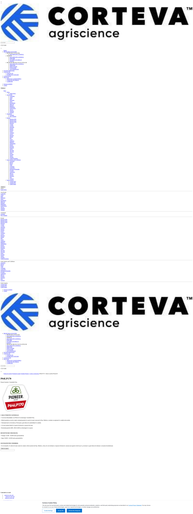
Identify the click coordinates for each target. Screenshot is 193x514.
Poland (11, 145)
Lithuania (12, 141)
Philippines (12, 107)
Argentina (12, 161)
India (11, 99)
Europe (8, 118)
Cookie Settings (48, 510)
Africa (8, 92)
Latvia (11, 139)
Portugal (12, 146)
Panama (11, 174)
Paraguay (12, 176)
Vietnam (12, 112)
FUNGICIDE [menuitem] (13, 68)
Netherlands (12, 143)
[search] (1, 48)
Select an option (4, 448)
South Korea (13, 108)
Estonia (11, 128)
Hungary (12, 135)
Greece (11, 134)
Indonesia (12, 100)
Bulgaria (12, 123)
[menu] (1, 1)
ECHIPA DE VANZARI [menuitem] (13, 74)
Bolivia (11, 162)
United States (13, 184)
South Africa (13, 93)
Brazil (11, 164)
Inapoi (5, 50)
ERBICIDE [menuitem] (12, 65)
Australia (12, 115)
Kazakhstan (12, 103)
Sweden (11, 154)
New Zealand (13, 116)
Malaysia (12, 104)
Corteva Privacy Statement (135, 505)
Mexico (11, 173)
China (11, 97)
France (11, 131)
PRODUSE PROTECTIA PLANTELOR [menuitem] (17, 62)
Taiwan (11, 109)
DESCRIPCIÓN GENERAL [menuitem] (17, 54)
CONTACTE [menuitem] (7, 72)
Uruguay (12, 178)
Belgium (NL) (13, 120)
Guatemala (12, 172)
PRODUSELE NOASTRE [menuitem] (10, 51)
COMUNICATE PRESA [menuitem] (13, 80)
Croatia (11, 124)
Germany (12, 132)
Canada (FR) (13, 183)
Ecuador (12, 170)
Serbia (11, 149)
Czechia (11, 126)
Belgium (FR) (13, 119)
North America (10, 180)
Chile (11, 165)
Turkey (11, 155)
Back (5, 90)
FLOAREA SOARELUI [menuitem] (16, 60)
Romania (12, 147)
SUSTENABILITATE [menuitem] (9, 70)
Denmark (12, 127)
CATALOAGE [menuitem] (7, 76)
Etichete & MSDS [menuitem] (8, 84)
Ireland (11, 136)
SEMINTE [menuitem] (9, 55)
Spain (11, 153)
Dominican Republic (15, 169)
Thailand (12, 111)
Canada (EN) (13, 181)
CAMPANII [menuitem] (10, 81)
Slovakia (12, 150)
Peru (11, 177)
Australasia (9, 113)
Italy (11, 138)
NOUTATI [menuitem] (6, 77)
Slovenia (12, 151)
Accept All (60, 510)
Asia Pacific (9, 95)
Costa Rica (12, 168)
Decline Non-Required (74, 510)
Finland (11, 130)
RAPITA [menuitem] (12, 61)
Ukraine (11, 157)
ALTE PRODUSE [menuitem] (14, 69)
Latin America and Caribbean (14, 160)
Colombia (12, 166)
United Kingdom (14, 158)
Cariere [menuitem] (5, 85)
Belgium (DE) (13, 122)
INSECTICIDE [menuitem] (13, 66)
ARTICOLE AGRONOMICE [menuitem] (14, 78)
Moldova (3, 88)
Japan (11, 101)
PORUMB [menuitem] (12, 58)
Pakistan (12, 105)
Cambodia (12, 96)
